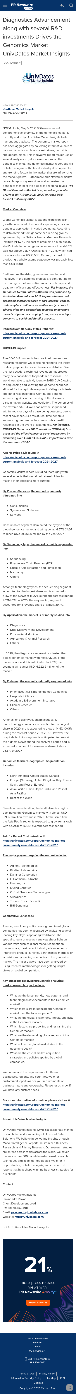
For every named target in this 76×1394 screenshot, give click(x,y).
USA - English (11, 62)
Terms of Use (26, 1374)
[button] (38, 78)
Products (37, 1342)
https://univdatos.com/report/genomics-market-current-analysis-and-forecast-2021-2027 (34, 335)
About (37, 1346)
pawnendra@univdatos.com (29, 1212)
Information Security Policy (26, 1378)
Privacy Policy (47, 1374)
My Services (36, 1351)
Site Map (51, 1378)
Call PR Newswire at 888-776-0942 (38, 1361)
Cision (44, 1388)
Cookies (38, 1383)
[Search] (71, 5)
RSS (62, 1378)
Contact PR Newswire (37, 1338)
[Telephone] (62, 5)
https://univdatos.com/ (29, 1217)
